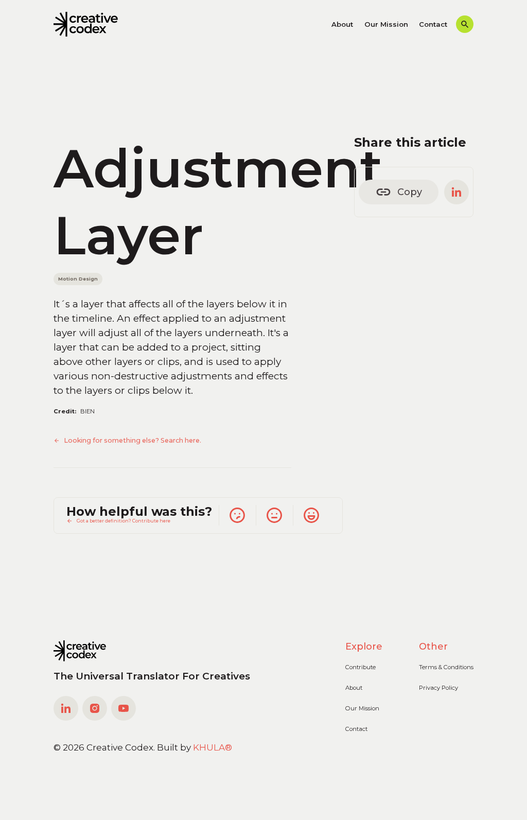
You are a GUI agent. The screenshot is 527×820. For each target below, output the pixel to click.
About (342, 24)
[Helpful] (311, 515)
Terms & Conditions (446, 667)
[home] (86, 24)
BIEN (87, 411)
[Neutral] (274, 515)
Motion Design (78, 279)
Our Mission (386, 24)
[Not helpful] (237, 515)
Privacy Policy (438, 687)
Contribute (360, 667)
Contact (433, 24)
